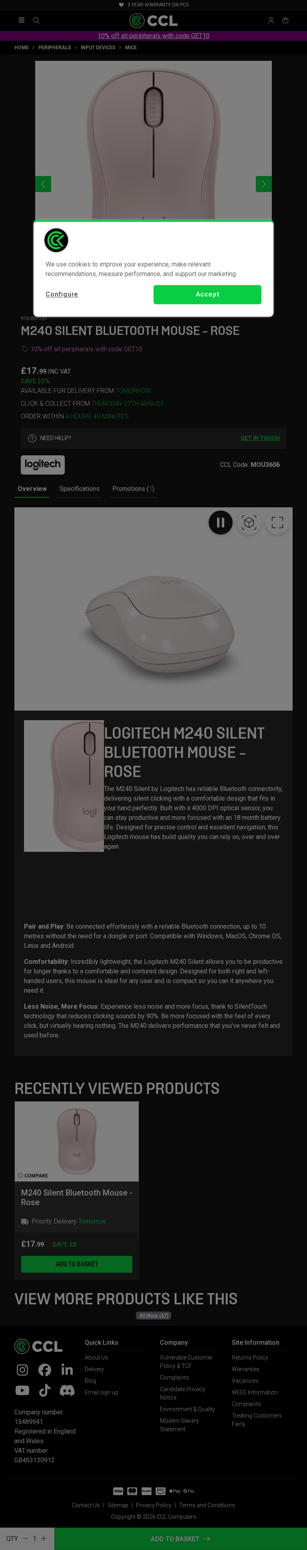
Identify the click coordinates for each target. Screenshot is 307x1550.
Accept (207, 294)
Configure (62, 294)
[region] (153, 268)
